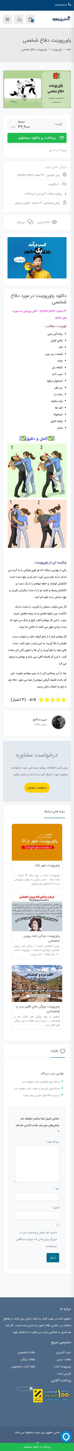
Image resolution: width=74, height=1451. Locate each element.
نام (56, 1189)
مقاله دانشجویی (26, 1352)
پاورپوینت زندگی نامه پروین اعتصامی (42, 938)
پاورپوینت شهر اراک (47, 865)
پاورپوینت (56, 49)
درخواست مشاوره (37, 788)
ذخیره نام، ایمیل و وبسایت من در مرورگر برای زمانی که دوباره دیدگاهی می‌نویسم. (36, 1239)
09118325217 (61, 5)
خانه (68, 49)
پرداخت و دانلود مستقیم (37, 138)
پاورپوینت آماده (62, 1366)
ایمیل (55, 1207)
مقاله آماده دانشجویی (23, 1366)
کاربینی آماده (64, 1373)
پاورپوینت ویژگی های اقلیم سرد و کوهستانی (38, 1009)
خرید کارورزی (63, 1352)
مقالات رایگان (28, 1359)
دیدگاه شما (52, 1142)
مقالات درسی (64, 1359)
